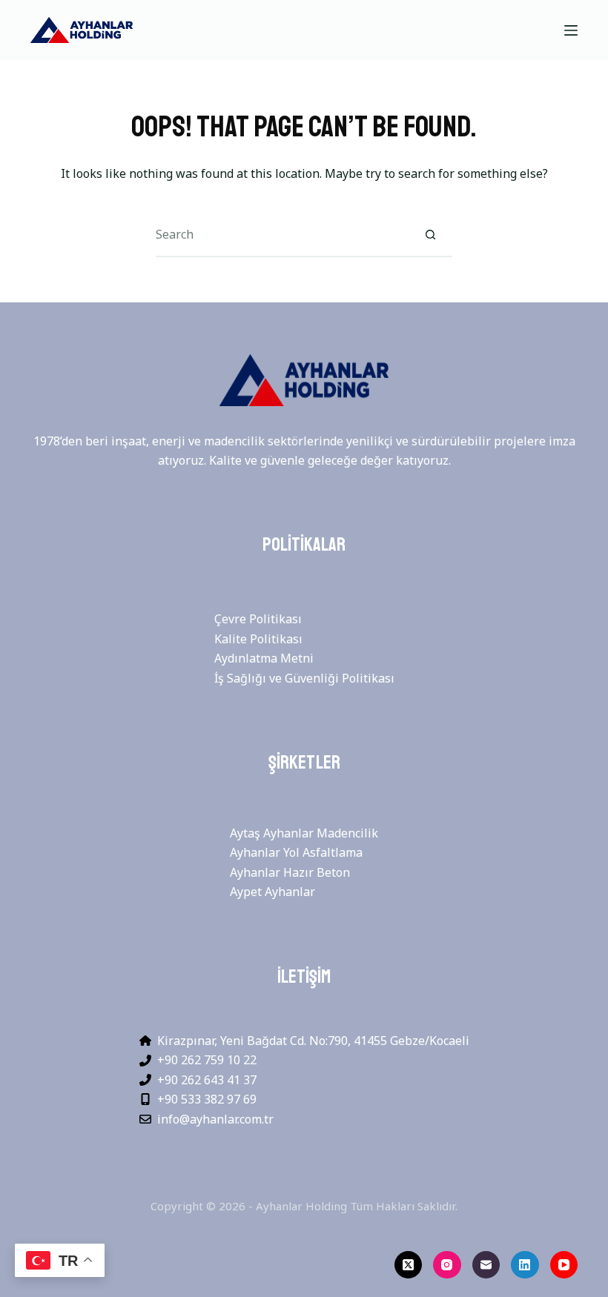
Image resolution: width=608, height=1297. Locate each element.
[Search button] (430, 235)
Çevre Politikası (258, 619)
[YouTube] (564, 1265)
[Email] (486, 1265)
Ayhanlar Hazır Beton (290, 872)
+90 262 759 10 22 (207, 1060)
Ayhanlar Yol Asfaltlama (296, 852)
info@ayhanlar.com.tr (215, 1119)
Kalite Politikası (258, 639)
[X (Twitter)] (408, 1265)
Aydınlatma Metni (264, 658)
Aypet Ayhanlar (272, 891)
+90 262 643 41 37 (207, 1080)
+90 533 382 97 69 (207, 1099)
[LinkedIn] (525, 1265)
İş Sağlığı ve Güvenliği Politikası (304, 678)
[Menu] (571, 30)
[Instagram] (447, 1265)
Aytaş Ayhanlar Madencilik (304, 833)
